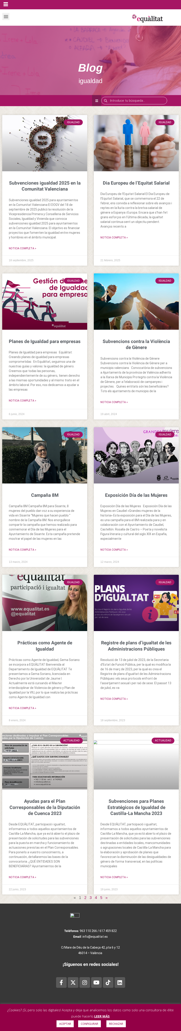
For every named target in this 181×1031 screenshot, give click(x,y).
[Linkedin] (120, 982)
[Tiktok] (108, 982)
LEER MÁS (102, 1016)
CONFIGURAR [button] (89, 1024)
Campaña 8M (44, 495)
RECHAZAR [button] (116, 1024)
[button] (5, 16)
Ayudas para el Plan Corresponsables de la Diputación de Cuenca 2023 (44, 807)
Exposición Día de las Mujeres (136, 495)
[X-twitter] (73, 982)
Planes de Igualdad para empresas (45, 341)
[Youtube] (96, 982)
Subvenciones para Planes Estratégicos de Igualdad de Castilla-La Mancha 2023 (136, 807)
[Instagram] (84, 982)
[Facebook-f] (61, 982)
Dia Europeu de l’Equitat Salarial (136, 183)
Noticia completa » (22, 248)
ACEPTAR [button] (65, 1024)
